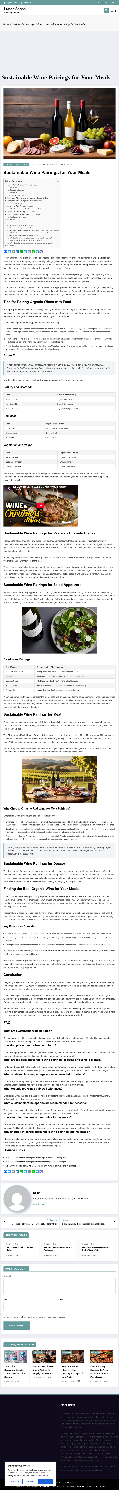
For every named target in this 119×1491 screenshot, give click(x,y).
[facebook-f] (98, 2)
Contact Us (69, 1482)
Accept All (45, 1481)
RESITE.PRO (45, 1486)
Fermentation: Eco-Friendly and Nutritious (83, 1223)
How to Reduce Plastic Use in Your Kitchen (19, 1248)
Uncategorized (9, 1352)
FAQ (8, 222)
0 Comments (68, 164)
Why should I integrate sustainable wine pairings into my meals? (31, 243)
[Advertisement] (59, 56)
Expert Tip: (14, 187)
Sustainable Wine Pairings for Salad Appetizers (24, 200)
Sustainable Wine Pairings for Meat (20, 206)
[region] (30, 1474)
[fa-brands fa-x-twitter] (102, 2)
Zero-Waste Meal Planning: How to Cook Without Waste (96, 1248)
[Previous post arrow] (4, 1222)
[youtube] (113, 2)
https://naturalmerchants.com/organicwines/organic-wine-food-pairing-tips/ (36, 1157)
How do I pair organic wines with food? (23, 228)
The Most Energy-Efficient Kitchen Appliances (58, 1248)
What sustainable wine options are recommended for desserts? (31, 238)
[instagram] (109, 2)
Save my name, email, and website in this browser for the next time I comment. (36, 1317)
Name (5, 1300)
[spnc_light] (116, 10)
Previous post (52, 1220)
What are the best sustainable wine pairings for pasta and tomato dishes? (34, 230)
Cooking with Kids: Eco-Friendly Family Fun (34, 1223)
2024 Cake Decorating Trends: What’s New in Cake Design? (14, 1371)
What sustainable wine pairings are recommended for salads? (30, 233)
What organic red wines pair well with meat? (24, 235)
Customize (15, 1481)
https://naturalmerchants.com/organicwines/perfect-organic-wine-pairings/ (36, 1161)
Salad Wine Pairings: (17, 203)
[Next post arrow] (115, 1222)
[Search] (111, 10)
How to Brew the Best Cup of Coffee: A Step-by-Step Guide (44, 1370)
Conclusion (11, 219)
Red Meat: (13, 192)
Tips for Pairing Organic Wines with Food (22, 185)
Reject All (30, 1481)
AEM (37, 164)
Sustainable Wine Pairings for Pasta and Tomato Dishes (27, 198)
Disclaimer (56, 1482)
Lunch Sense (15, 8)
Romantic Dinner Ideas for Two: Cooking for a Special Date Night (72, 1371)
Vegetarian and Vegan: (17, 195)
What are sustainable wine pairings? (22, 225)
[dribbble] (105, 2)
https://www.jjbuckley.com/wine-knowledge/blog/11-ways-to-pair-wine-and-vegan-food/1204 (43, 1165)
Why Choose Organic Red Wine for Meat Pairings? (27, 209)
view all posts (39, 1204)
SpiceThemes (101, 1486)
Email (62, 1300)
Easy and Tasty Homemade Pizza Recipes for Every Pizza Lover (99, 1371)
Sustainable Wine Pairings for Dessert (21, 211)
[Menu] (106, 10)
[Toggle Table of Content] (56, 181)
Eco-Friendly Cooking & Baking (16, 164)
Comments (7, 1276)
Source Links (11, 245)
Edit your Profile (75, 1198)
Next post (65, 1220)
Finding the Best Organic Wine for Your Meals (23, 214)
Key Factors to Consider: (18, 217)
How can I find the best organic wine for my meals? (27, 240)
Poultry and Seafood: (17, 190)
